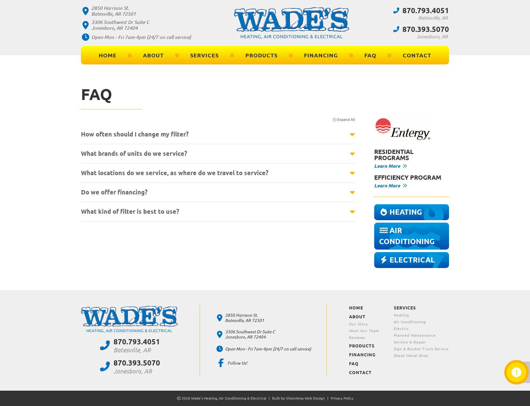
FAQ (370, 55)
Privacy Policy (342, 398)
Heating (401, 315)
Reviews (357, 337)
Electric (401, 329)
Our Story (358, 324)
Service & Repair (410, 342)
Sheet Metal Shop (411, 356)
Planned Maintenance (415, 335)
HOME (108, 55)
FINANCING (321, 55)
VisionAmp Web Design (305, 398)
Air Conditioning (410, 322)
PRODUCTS (261, 55)
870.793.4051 (425, 10)
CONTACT (417, 55)
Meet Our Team (364, 331)
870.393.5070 (425, 29)
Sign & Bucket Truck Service (421, 349)
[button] (411, 212)
